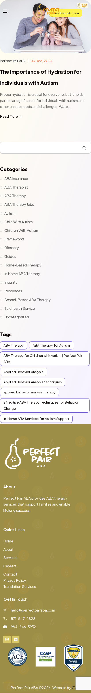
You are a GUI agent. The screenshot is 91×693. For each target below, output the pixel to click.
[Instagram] (7, 639)
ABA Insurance (16, 178)
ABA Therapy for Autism (51, 345)
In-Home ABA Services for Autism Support (36, 418)
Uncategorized (16, 317)
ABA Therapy (15, 195)
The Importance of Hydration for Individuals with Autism (41, 77)
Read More (9, 116)
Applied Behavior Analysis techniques (33, 382)
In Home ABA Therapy (22, 273)
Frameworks (14, 239)
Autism (9, 213)
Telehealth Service (19, 308)
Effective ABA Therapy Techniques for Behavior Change (41, 405)
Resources (13, 291)
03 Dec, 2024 (41, 61)
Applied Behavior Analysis (24, 372)
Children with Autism (21, 230)
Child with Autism (18, 221)
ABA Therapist (16, 187)
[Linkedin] (15, 639)
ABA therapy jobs (19, 204)
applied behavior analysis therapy (29, 392)
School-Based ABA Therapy (27, 299)
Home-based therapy (22, 265)
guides (10, 256)
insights (10, 282)
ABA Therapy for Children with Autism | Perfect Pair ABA (43, 358)
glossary (11, 247)
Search (84, 148)
